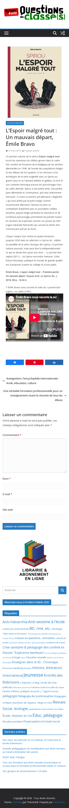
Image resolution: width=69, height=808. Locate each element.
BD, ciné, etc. (40, 628)
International (13, 675)
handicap (18, 668)
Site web (8, 509)
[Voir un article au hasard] (62, 33)
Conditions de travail (55, 642)
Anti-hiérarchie (15, 621)
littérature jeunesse (21, 687)
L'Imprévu (25, 682)
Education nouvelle (36, 657)
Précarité (54, 691)
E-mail (7, 494)
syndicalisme (34, 709)
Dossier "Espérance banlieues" (23, 653)
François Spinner (32, 150)
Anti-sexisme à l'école (46, 621)
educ (23, 657)
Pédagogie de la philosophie (35, 696)
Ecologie (16, 657)
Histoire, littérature (47, 667)
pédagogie (10, 696)
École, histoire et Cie (17, 716)
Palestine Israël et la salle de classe (47, 687)
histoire (27, 668)
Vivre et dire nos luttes (53, 709)
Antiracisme (22, 628)
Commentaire (12, 435)
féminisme (7, 668)
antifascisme (8, 629)
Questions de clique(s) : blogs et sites (32, 702)
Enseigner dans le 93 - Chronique (35, 662)
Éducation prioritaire (13, 721)
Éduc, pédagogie (47, 715)
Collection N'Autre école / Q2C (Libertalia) (27, 642)
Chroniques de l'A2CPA (37, 634)
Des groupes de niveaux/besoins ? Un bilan (25, 771)
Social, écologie (15, 708)
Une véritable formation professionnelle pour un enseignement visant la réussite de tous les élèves (33, 395)
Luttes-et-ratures (15, 123)
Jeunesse (33, 675)
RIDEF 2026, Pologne (14, 757)
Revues (59, 702)
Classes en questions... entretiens (35, 638)
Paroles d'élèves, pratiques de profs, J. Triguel (26, 691)
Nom (7, 478)
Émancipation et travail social (41, 721)
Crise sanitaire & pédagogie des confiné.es (33, 647)
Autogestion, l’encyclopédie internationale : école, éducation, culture (32, 381)
